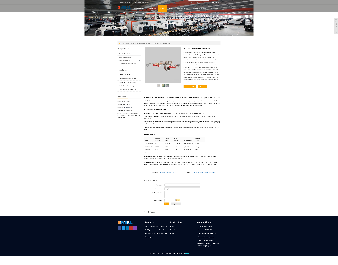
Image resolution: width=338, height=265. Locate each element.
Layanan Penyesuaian (199, 8)
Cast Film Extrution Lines (125, 54)
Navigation (176, 222)
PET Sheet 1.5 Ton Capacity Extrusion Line (204, 172)
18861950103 (126, 2)
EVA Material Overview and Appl (127, 82)
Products (149, 222)
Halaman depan (139, 8)
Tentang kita (152, 8)
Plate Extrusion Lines (124, 60)
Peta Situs (182, 253)
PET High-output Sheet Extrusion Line (156, 233)
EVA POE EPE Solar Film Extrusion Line (156, 226)
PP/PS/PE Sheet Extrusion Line (167, 172)
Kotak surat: (159, 189)
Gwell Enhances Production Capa (128, 89)
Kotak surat (203, 87)
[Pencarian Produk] (207, 2)
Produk (162, 8)
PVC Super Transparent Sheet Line (155, 230)
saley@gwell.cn (143, 2)
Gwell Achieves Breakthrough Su (127, 86)
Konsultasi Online (190, 87)
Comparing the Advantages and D (128, 78)
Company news (149, 237)
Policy (172, 233)
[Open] (336, 26)
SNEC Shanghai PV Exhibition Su (127, 75)
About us (173, 226)
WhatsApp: (159, 185)
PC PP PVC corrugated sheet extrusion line (159, 43)
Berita (170, 8)
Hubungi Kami (214, 8)
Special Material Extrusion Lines (127, 63)
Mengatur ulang (176, 204)
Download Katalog (182, 8)
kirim (166, 204)
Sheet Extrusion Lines (141, 43)
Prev (147, 65)
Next (178, 65)
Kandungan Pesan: (157, 193)
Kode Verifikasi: (158, 200)
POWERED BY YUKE (173, 253)
